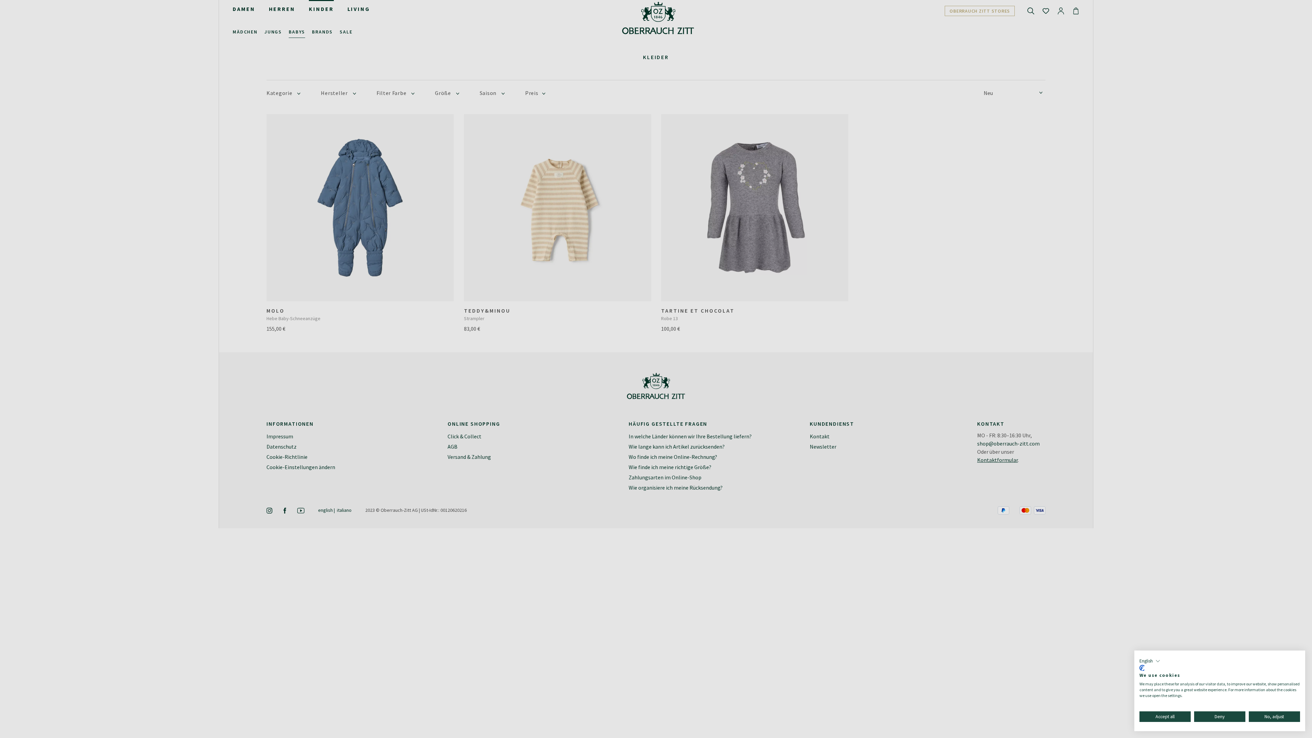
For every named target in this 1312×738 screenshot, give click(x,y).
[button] (1149, 661)
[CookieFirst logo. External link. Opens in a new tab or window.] (1142, 668)
